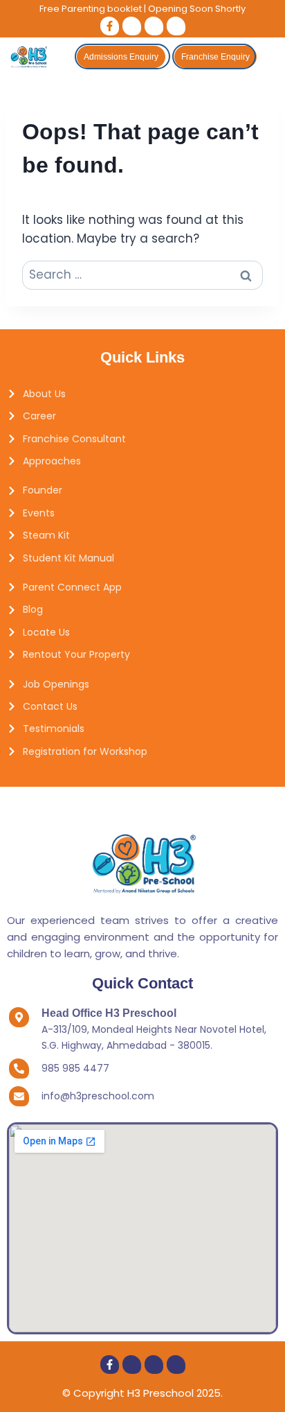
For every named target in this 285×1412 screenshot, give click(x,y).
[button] (271, 56)
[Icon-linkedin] (154, 26)
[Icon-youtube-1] (176, 26)
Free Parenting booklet (90, 8)
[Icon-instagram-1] (131, 26)
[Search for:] (142, 274)
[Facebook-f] (109, 26)
